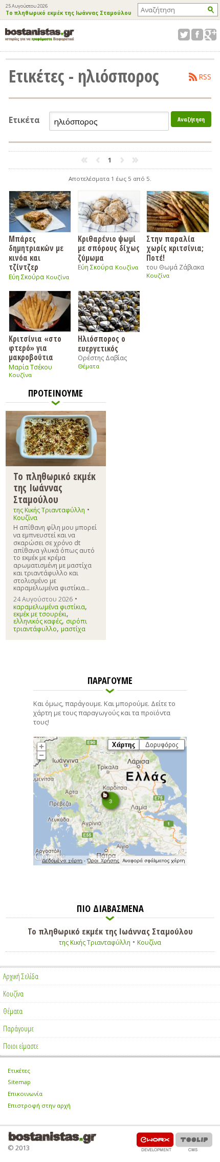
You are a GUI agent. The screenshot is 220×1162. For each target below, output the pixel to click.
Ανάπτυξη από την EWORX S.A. (155, 1141)
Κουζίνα (57, 277)
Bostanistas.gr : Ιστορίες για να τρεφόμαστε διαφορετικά (39, 34)
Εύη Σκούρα (26, 277)
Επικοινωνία (25, 1093)
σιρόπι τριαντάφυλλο (50, 625)
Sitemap (19, 1082)
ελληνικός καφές (37, 621)
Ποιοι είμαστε (20, 1046)
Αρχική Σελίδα (20, 976)
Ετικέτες (19, 1070)
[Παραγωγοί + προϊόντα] (110, 863)
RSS (205, 76)
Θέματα (88, 366)
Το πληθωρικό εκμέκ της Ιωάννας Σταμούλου (68, 13)
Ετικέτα (24, 120)
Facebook (197, 34)
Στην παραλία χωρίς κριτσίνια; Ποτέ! (175, 248)
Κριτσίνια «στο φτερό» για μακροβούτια (35, 348)
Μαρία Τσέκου (30, 367)
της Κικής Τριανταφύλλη (49, 510)
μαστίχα (73, 629)
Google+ (210, 34)
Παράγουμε (18, 1028)
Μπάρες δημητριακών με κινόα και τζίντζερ (36, 253)
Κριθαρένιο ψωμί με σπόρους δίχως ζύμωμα (109, 248)
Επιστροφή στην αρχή (39, 1105)
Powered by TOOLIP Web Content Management (193, 1141)
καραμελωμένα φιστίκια (49, 607)
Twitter (184, 34)
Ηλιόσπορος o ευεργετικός (101, 343)
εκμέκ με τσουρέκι (40, 614)
